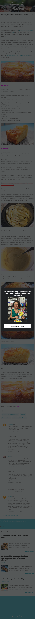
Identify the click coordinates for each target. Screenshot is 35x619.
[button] (32, 289)
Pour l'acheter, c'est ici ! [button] (17, 326)
